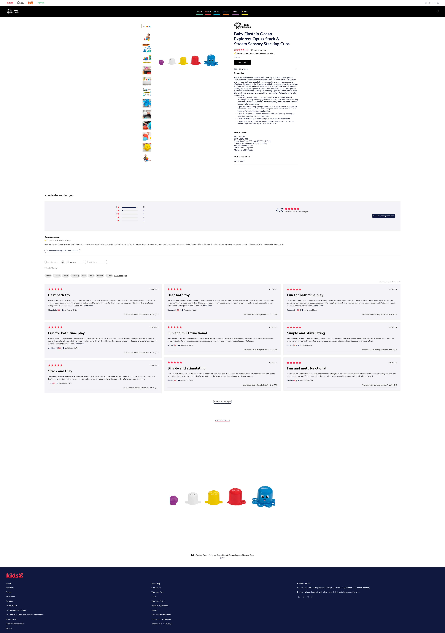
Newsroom (10, 596)
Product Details (241, 68)
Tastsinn (100, 276)
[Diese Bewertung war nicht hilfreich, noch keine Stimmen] (155, 314)
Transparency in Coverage (161, 624)
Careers (9, 592)
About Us (10, 587)
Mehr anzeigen (120, 275)
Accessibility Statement (161, 615)
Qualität (57, 276)
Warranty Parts (157, 592)
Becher (109, 276)
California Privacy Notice (16, 610)
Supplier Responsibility (15, 624)
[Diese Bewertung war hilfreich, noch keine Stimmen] (151, 314)
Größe (91, 276)
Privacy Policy (11, 605)
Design (65, 276)
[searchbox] (53, 262)
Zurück (153, 56)
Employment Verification (161, 619)
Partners (9, 601)
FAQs (153, 596)
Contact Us (156, 587)
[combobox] (76, 262)
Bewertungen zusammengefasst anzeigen (256, 53)
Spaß (84, 276)
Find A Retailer (242, 62)
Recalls (154, 610)
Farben (48, 276)
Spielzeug (75, 276)
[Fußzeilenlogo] (14, 575)
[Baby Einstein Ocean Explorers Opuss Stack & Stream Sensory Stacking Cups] (222, 489)
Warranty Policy (158, 601)
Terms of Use (11, 619)
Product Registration (159, 605)
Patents (9, 628)
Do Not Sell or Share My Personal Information (24, 615)
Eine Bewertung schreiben (383, 216)
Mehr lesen (88, 306)
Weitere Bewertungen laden (222, 402)
